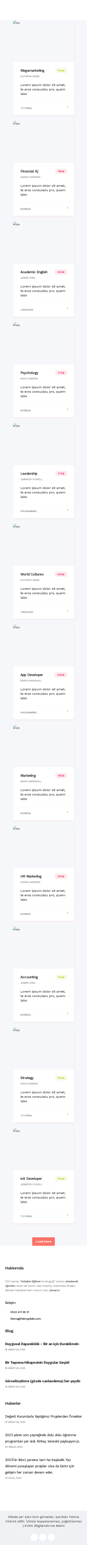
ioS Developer (31, 1179)
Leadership (28, 473)
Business (25, 209)
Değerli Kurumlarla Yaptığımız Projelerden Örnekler (43, 1416)
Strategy (27, 1078)
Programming (28, 511)
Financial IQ (29, 171)
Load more (43, 1241)
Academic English (33, 272)
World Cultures (32, 574)
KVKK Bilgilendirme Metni (44, 1526)
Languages (26, 309)
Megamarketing (32, 70)
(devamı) (54, 1290)
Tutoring (26, 108)
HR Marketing (30, 876)
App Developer (31, 675)
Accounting (29, 977)
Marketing (28, 776)
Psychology (29, 373)
